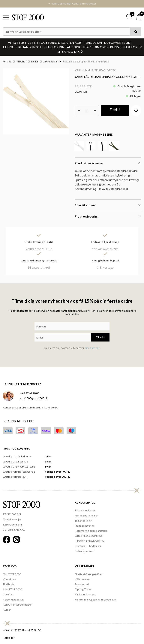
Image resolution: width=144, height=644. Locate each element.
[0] (138, 17)
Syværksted (82, 584)
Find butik (8, 584)
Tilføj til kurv (115, 111)
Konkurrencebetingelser (17, 604)
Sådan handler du (85, 510)
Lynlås (34, 61)
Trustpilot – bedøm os (88, 545)
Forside (7, 61)
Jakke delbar (50, 61)
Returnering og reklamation (91, 530)
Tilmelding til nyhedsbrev (89, 540)
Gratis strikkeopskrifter (88, 574)
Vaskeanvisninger (85, 594)
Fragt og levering (84, 525)
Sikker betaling (83, 520)
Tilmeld (100, 337)
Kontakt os (9, 579)
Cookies (7, 594)
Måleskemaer (82, 579)
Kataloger (8, 637)
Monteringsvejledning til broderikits (96, 599)
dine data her (92, 347)
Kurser (7, 609)
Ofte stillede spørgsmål (89, 535)
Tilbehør (21, 61)
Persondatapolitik (13, 599)
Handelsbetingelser (86, 515)
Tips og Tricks (83, 589)
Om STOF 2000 (12, 574)
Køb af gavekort (84, 550)
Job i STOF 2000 (12, 589)
